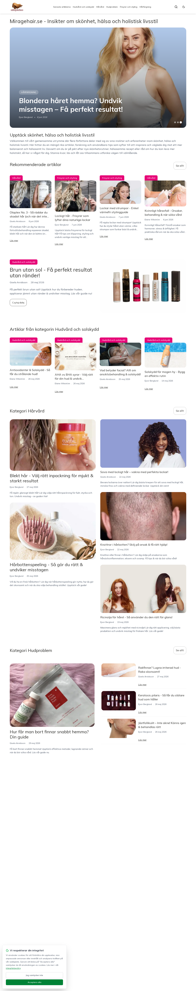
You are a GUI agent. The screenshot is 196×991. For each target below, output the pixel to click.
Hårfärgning (145, 7)
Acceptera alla (34, 982)
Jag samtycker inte (34, 975)
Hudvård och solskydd (83, 7)
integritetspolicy (13, 968)
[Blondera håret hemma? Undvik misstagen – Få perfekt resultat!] (98, 78)
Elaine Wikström (152, 219)
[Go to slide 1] (175, 122)
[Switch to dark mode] (183, 6)
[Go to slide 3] (181, 122)
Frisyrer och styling (128, 7)
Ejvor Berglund (26, 117)
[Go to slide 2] (178, 122)
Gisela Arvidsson (17, 221)
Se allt (180, 165)
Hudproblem (112, 7)
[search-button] (176, 6)
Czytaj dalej (18, 302)
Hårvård (100, 7)
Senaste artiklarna (62, 7)
